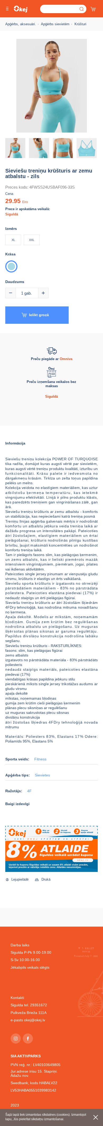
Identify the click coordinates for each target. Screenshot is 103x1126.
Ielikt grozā (39, 315)
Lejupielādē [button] (20, 879)
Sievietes (42, 775)
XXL (31, 239)
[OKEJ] (20, 9)
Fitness (40, 759)
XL (13, 239)
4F (29, 791)
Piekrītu (95, 1117)
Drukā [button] (45, 879)
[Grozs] (94, 8)
